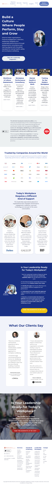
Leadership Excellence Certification (37, 457)
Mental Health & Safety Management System (28, 462)
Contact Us (45, 462)
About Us (44, 450)
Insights (31, 4)
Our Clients (44, 454)
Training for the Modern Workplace (37, 462)
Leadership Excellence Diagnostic (37, 453)
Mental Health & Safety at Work (19, 452)
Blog (44, 459)
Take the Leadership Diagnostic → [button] (13, 58)
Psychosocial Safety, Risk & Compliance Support (28, 469)
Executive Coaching (37, 475)
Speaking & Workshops (20, 469)
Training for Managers (37, 469)
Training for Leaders (37, 466)
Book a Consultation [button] (44, 3)
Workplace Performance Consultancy (20, 462)
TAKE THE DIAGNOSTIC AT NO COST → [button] (34, 310)
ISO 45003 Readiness (28, 457)
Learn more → (7, 99)
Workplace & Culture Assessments (20, 457)
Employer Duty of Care (28, 453)
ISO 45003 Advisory (19, 465)
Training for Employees (37, 472)
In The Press (44, 457)
